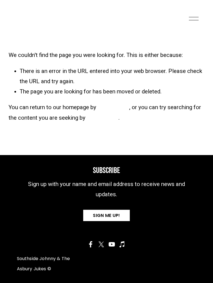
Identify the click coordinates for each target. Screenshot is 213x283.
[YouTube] (111, 244)
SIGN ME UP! (106, 215)
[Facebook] (90, 244)
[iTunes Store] (122, 244)
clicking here (113, 107)
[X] (101, 244)
